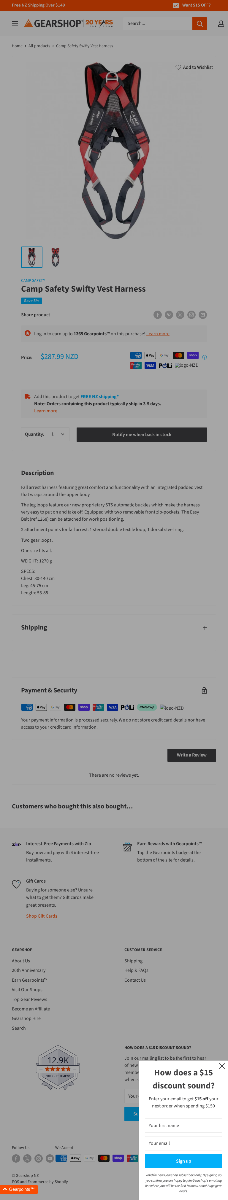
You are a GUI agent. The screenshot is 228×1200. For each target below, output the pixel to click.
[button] (19, 1189)
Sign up (183, 1161)
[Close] (222, 1065)
